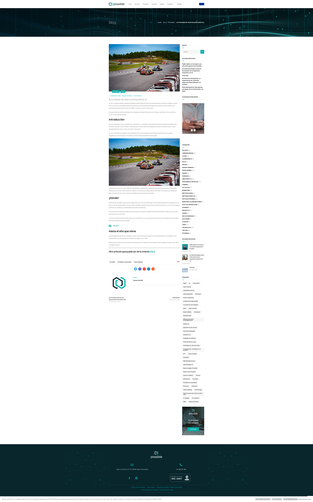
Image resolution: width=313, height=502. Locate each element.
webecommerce (194, 401)
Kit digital (169, 4)
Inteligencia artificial (189, 338)
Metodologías (187, 193)
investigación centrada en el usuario (191, 349)
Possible (171, 22)
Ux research (195, 398)
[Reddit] (153, 269)
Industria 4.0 (187, 179)
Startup (185, 222)
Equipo (184, 173)
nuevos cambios (188, 375)
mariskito (186, 357)
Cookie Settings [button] (276, 499)
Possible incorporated (124, 262)
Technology (186, 227)
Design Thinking (187, 167)
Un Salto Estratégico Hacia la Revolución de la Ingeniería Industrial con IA (191, 70)
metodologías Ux (188, 196)
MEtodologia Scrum (189, 361)
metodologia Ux (188, 364)
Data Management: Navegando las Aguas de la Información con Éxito (192, 89)
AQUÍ (152, 251)
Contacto (154, 4)
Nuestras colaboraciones (191, 201)
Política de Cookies (163, 487)
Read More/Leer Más (304, 499)
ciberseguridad (187, 153)
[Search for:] (193, 52)
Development (187, 170)
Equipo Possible (127, 96)
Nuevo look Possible (189, 371)
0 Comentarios (137, 96)
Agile (184, 283)
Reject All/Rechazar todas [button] (263, 499)
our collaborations (189, 204)
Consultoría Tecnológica (190, 305)
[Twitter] (135, 269)
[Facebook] (139, 269)
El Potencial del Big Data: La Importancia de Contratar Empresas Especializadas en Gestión (191, 81)
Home (159, 22)
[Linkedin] (136, 478)
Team (123, 91)
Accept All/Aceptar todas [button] (290, 499)
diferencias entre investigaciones (188, 319)
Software (185, 219)
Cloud (184, 156)
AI (189, 283)
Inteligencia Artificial (190, 181)
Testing (185, 230)
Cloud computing (188, 297)
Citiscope (185, 75)
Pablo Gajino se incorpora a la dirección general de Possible (192, 65)
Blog (165, 22)
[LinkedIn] (148, 269)
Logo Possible (192, 354)
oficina (198, 375)
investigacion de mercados (191, 345)
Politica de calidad (176, 487)
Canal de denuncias (166, 490)
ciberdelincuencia (188, 290)
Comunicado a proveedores (150, 490)
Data (184, 161)
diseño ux (186, 324)
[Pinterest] (144, 269)
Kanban (185, 184)
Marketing (186, 190)
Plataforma (186, 379)
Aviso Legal (151, 487)
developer (197, 312)
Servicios (137, 4)
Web (184, 401)
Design (184, 164)
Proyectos (145, 4)
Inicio (130, 4)
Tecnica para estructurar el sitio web (192, 394)
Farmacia (185, 176)
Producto (186, 210)
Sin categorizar (188, 216)
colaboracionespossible (190, 301)
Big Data (185, 150)
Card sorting (187, 287)
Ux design (186, 398)
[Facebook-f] (129, 478)
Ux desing (185, 233)
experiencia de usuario (190, 327)
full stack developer (189, 331)
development (187, 315)
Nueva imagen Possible (190, 368)
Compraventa (187, 159)
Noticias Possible (188, 199)
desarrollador (187, 312)
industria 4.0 (187, 334)
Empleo (162, 4)
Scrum (184, 213)
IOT (184, 354)
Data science (193, 308)
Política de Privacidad (138, 487)
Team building (138, 262)
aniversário (196, 283)
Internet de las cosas (189, 342)
